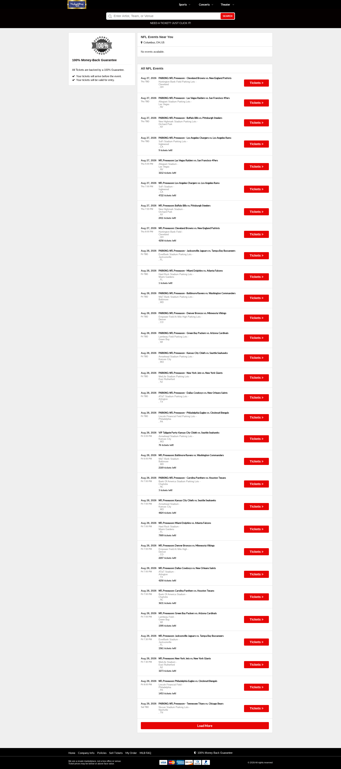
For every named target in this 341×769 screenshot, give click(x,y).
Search (227, 16)
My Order (131, 752)
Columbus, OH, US (153, 42)
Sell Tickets (116, 752)
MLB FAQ (145, 752)
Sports (183, 4)
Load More (204, 726)
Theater (226, 4)
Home (71, 752)
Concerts (204, 4)
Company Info (86, 752)
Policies (102, 752)
